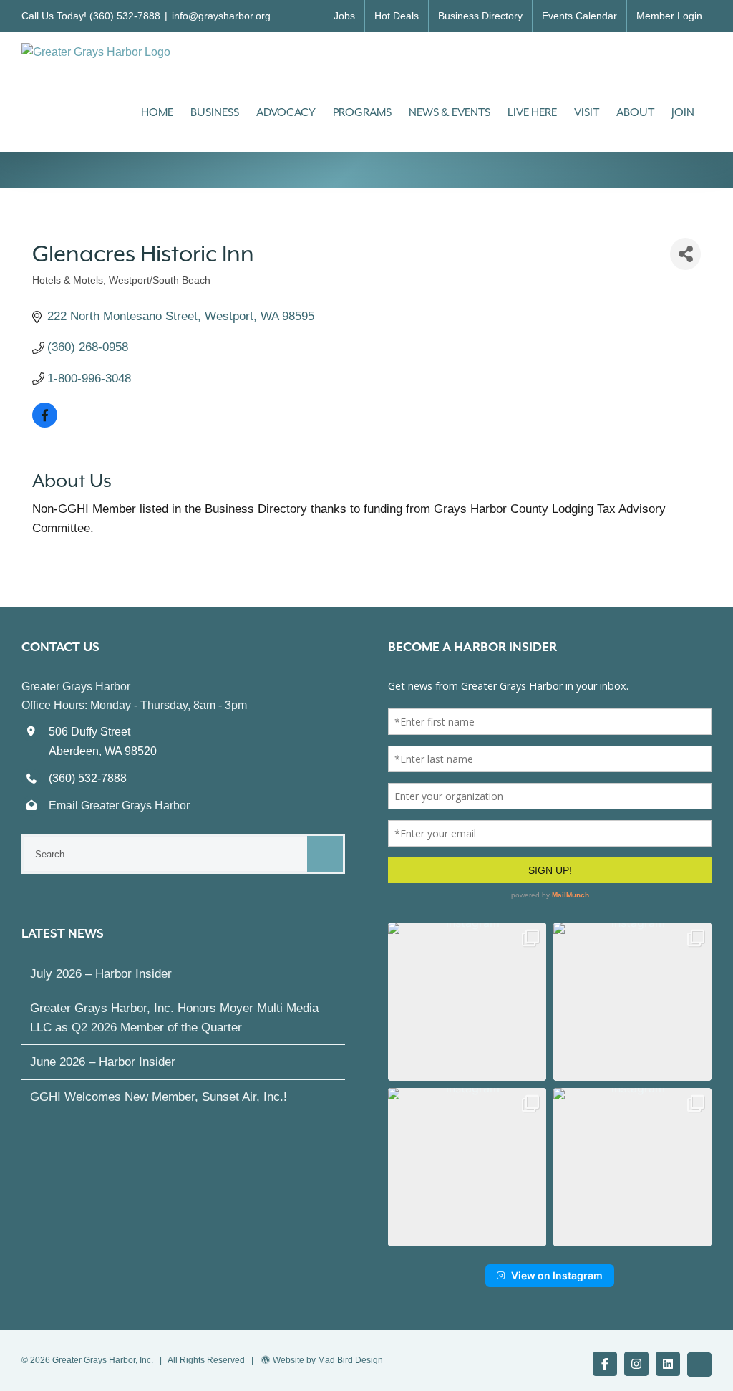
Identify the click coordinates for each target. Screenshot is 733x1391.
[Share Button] (685, 254)
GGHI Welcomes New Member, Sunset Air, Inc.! (158, 1097)
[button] (467, 1002)
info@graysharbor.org (221, 15)
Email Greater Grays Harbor (119, 805)
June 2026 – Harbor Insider (102, 1062)
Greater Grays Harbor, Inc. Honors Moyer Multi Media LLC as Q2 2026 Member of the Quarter (174, 1017)
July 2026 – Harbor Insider (101, 974)
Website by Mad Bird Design (328, 1360)
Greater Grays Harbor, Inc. (102, 1360)
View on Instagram (557, 1275)
